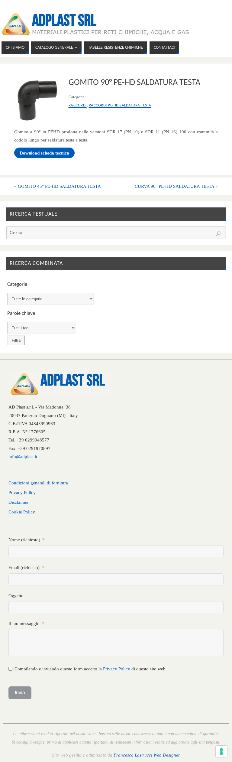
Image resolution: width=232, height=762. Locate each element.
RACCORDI (78, 105)
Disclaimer (18, 502)
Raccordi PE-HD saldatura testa (120, 105)
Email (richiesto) (24, 567)
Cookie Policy (21, 511)
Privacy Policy (22, 492)
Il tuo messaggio (24, 623)
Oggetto (16, 595)
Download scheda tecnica (44, 152)
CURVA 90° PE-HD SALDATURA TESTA (176, 186)
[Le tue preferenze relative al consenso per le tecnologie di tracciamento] (221, 751)
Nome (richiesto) (24, 539)
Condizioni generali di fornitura (38, 482)
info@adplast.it (22, 456)
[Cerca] (218, 234)
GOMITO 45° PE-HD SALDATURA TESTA (57, 186)
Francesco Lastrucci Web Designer (147, 754)
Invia (20, 692)
